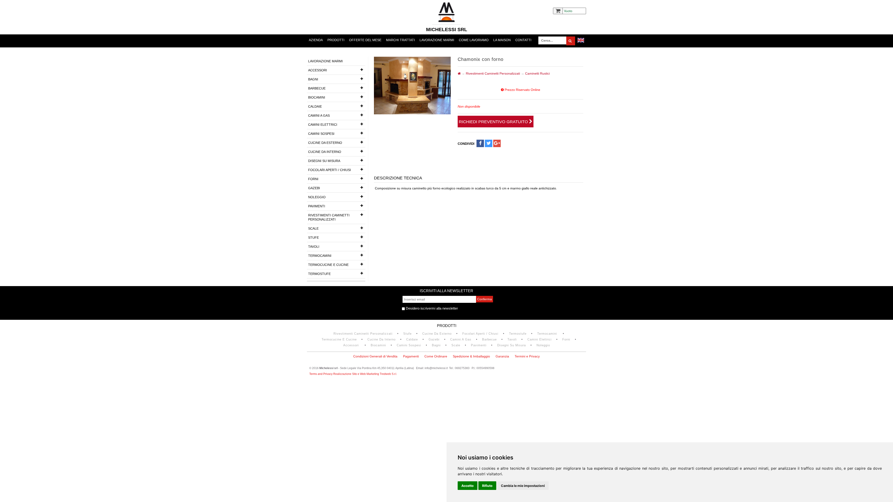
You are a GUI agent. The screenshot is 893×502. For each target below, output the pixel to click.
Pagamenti (411, 356)
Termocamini (319, 256)
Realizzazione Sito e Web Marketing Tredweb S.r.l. (365, 374)
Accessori (317, 70)
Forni (313, 179)
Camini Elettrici (322, 124)
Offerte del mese (365, 40)
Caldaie (315, 106)
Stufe (313, 237)
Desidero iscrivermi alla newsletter (431, 308)
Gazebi (314, 188)
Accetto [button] (467, 486)
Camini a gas (319, 115)
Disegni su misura (324, 161)
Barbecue (317, 88)
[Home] (459, 73)
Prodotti (335, 40)
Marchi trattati (400, 40)
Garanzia (502, 356)
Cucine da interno (324, 152)
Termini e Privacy (527, 356)
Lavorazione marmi (437, 40)
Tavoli (313, 246)
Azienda (316, 40)
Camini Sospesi (321, 133)
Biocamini (316, 97)
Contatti (523, 40)
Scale (313, 228)
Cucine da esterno (325, 143)
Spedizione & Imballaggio (471, 356)
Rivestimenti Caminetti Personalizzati (329, 217)
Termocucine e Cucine (328, 265)
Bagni (313, 79)
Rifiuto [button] (487, 486)
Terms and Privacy (321, 374)
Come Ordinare (435, 356)
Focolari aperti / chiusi (329, 170)
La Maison (502, 40)
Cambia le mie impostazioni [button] (523, 486)
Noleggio (317, 197)
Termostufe (319, 274)
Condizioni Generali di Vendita (375, 356)
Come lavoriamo (474, 40)
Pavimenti (316, 206)
